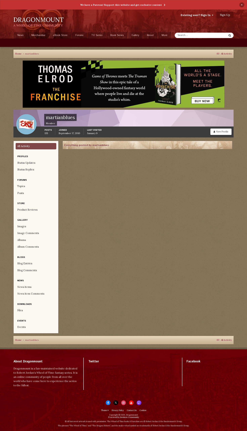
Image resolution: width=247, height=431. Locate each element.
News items (24, 287)
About (150, 35)
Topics (21, 186)
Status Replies (25, 169)
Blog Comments (27, 270)
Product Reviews (27, 209)
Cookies (142, 410)
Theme (104, 410)
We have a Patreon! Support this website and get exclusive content (121, 4)
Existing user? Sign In (196, 15)
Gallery (135, 35)
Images (21, 226)
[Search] (230, 35)
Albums (21, 240)
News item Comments (30, 293)
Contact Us (131, 410)
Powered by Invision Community (123, 417)
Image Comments (28, 233)
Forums (79, 35)
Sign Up (225, 14)
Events (21, 327)
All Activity (23, 146)
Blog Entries (24, 263)
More (164, 35)
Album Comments (28, 246)
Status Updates (214, 35)
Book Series (117, 35)
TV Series (96, 35)
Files (20, 310)
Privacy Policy (118, 410)
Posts (20, 193)
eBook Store (60, 35)
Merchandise (38, 35)
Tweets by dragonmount (103, 367)
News (20, 35)
